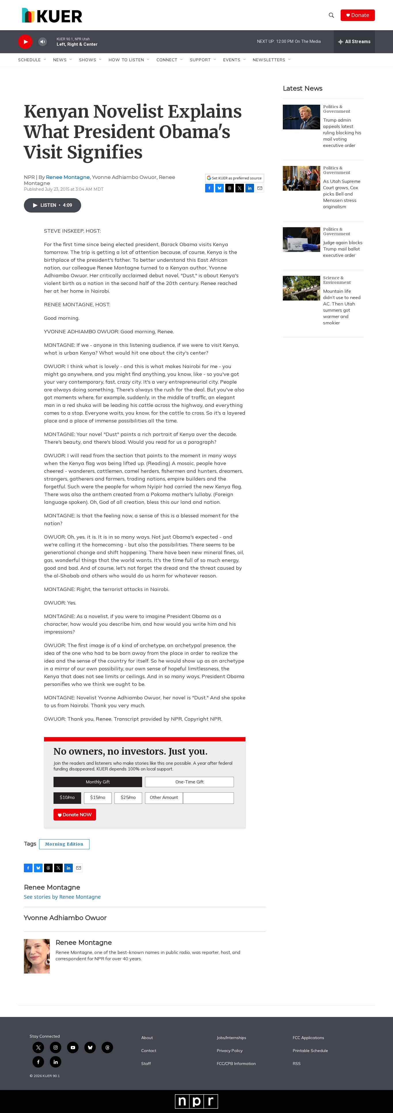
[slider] (52, 42)
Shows (87, 59)
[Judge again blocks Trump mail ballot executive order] (301, 239)
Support (200, 59)
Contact (148, 1051)
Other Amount (164, 797)
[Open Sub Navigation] (45, 60)
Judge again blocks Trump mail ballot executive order (343, 249)
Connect (167, 59)
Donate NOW (77, 814)
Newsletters (269, 59)
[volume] (42, 41)
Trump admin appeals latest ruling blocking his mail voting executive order (342, 132)
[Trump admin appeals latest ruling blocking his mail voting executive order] (301, 117)
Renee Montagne (68, 177)
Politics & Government (336, 109)
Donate (360, 15)
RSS (297, 1064)
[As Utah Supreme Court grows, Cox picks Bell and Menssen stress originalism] (301, 178)
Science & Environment (337, 280)
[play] (25, 42)
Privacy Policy (230, 1051)
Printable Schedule (310, 1051)
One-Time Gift (189, 782)
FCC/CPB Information (236, 1064)
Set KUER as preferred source (236, 178)
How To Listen (126, 59)
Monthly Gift (98, 782)
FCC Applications (308, 1038)
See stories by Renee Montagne (62, 896)
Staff (146, 1064)
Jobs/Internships (231, 1038)
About (147, 1038)
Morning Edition (64, 844)
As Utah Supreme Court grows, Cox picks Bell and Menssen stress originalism (341, 193)
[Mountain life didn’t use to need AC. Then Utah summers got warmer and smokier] (301, 288)
